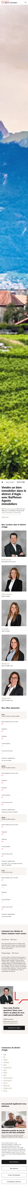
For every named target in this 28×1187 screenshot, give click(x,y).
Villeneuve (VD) (7, 1088)
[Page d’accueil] (2, 482)
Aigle (23, 509)
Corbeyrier (6, 1062)
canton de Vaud (10, 509)
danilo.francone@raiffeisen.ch (11, 1023)
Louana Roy (5, 629)
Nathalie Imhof (6, 698)
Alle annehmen (14, 1162)
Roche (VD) (6, 1085)
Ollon (4, 1075)
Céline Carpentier (7, 594)
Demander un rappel (14, 1028)
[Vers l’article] (14, 1119)
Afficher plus (5, 517)
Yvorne (5, 1090)
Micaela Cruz (5, 663)
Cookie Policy (18, 1152)
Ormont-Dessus (7, 1080)
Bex (4, 1057)
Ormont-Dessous (8, 1078)
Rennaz (5, 1083)
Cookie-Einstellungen (14, 1175)
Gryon (5, 1065)
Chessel (5, 1059)
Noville (5, 1072)
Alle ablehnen (14, 1168)
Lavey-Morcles (7, 1067)
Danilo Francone (6, 559)
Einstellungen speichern (14, 1181)
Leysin (5, 1070)
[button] (26, 2)
